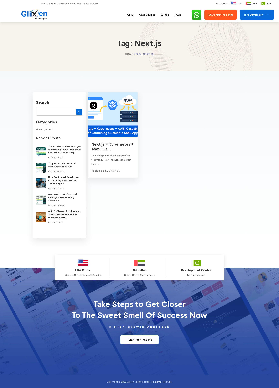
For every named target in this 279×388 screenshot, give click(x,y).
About (130, 14)
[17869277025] (198, 15)
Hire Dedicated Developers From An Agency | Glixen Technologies (64, 180)
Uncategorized (44, 129)
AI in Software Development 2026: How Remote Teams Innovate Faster (64, 214)
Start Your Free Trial (140, 340)
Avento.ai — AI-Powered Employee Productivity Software (62, 197)
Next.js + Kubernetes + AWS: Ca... (112, 147)
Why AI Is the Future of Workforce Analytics (61, 165)
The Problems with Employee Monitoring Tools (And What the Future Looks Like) (64, 149)
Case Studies (147, 14)
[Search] (79, 112)
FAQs (178, 14)
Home (129, 54)
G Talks (165, 14)
